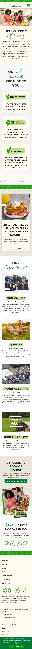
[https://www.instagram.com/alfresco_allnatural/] (6, 544)
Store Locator (7, 576)
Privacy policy (19, 646)
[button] (5, 248)
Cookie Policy (5, 634)
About (4, 568)
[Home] (16, 5)
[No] (30, 643)
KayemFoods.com (7, 614)
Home (3, 628)
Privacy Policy (20, 643)
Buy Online (6, 583)
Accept (11, 646)
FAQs (3, 572)
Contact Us (6, 579)
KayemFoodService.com (8, 617)
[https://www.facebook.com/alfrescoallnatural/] (12, 544)
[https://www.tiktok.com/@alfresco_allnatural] (25, 544)
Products (5, 561)
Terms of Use (5, 631)
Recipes (4, 564)
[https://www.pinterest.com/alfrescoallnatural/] (19, 544)
